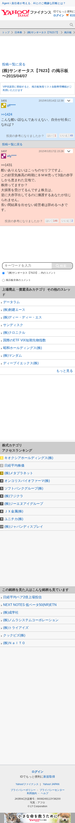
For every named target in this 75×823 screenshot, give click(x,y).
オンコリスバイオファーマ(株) (27, 480)
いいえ (66, 135)
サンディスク (13, 325)
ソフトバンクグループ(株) (23, 488)
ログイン (58, 15)
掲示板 (68, 32)
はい (51, 135)
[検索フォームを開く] (71, 24)
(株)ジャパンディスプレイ (23, 526)
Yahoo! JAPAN (51, 784)
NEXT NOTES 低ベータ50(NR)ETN (30, 605)
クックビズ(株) (14, 635)
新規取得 (49, 776)
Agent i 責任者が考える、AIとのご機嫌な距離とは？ (34, 3)
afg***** (11, 155)
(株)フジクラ (13, 496)
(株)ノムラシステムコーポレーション (31, 620)
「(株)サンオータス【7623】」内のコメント (31, 272)
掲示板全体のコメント (18, 280)
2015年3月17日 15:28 (51, 151)
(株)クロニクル (14, 332)
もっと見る (64, 370)
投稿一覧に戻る (13, 64)
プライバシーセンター (52, 790)
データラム (11, 302)
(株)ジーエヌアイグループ (23, 503)
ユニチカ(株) (13, 519)
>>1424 (6, 114)
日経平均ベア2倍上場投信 (22, 597)
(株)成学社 (11, 612)
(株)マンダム (12, 355)
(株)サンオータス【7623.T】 (43, 32)
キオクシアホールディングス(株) (28, 458)
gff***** (11, 105)
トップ (6, 32)
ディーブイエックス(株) (21, 363)
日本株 (18, 32)
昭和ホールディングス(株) (22, 348)
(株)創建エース (14, 309)
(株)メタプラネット (18, 473)
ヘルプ (44, 793)
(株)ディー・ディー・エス (22, 317)
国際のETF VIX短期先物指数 (24, 340)
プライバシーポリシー (23, 790)
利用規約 (32, 793)
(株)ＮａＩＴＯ (14, 643)
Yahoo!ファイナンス (27, 784)
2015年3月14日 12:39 (51, 100)
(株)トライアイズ (16, 627)
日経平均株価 (14, 465)
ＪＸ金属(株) (13, 511)
